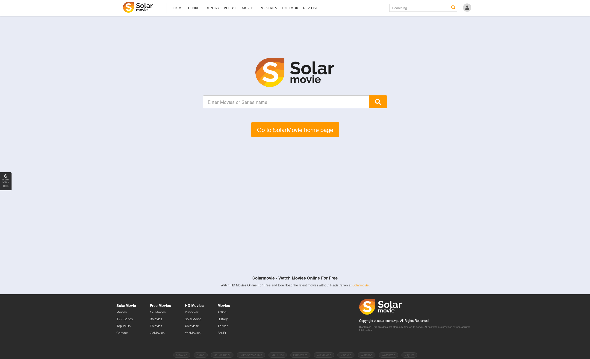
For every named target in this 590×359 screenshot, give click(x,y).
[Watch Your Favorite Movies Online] (295, 73)
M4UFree (277, 355)
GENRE (193, 8)
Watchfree (388, 355)
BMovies (156, 319)
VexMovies (324, 355)
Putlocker (191, 312)
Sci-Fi (222, 332)
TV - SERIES (268, 8)
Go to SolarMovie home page (295, 129)
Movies (121, 312)
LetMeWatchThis (251, 355)
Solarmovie (360, 285)
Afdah (201, 355)
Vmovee (345, 355)
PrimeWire (300, 355)
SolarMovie (137, 7)
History (223, 319)
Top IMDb (123, 326)
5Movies (182, 355)
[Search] (453, 8)
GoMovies (157, 332)
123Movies (158, 312)
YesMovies (193, 332)
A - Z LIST (310, 8)
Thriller (223, 326)
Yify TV (409, 355)
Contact (122, 332)
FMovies (156, 326)
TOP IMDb (290, 8)
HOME (178, 8)
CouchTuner (222, 355)
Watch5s (366, 355)
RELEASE (230, 8)
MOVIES (248, 8)
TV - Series (124, 319)
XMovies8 (192, 326)
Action (222, 312)
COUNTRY (211, 8)
